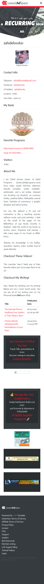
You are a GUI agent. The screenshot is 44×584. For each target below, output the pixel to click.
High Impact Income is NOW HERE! (19, 148)
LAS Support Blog (9, 547)
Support (5, 534)
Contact (5, 528)
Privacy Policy (8, 525)
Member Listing (8, 544)
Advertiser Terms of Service (14, 518)
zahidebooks (19, 85)
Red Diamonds (8, 541)
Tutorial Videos (8, 550)
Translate (21, 515)
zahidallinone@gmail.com (24, 80)
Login (4, 553)
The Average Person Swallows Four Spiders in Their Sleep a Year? (14, 312)
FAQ (4, 531)
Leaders (5, 537)
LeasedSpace (17, 3)
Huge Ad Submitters (12, 153)
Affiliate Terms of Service (12, 521)
